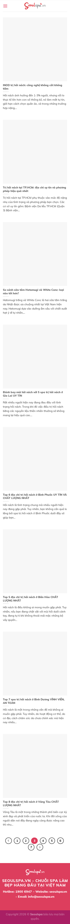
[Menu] (5, 6)
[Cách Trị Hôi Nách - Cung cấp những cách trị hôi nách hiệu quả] (35, 6)
